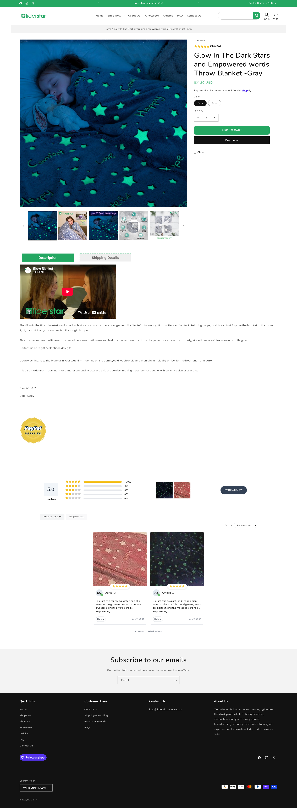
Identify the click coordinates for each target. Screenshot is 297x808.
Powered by (148, 631)
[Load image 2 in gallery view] (72, 225)
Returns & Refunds (95, 721)
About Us (25, 721)
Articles (24, 734)
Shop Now (25, 715)
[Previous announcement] (98, 3)
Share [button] (201, 152)
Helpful (100, 619)
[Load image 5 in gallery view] (133, 225)
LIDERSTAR (32, 800)
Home (108, 29)
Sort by (228, 525)
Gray (215, 103)
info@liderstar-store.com (165, 709)
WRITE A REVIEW (234, 490)
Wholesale (26, 727)
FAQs (87, 727)
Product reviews (52, 516)
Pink (200, 103)
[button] (115, 15)
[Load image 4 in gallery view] (103, 225)
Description (47, 258)
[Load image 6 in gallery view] (164, 225)
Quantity (198, 110)
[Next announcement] (199, 3)
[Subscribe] (175, 680)
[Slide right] (183, 226)
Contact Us (26, 746)
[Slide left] (23, 226)
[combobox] (239, 16)
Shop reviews (76, 516)
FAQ (22, 740)
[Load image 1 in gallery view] (42, 225)
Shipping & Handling (96, 715)
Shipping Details (105, 258)
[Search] (256, 15)
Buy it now (231, 140)
